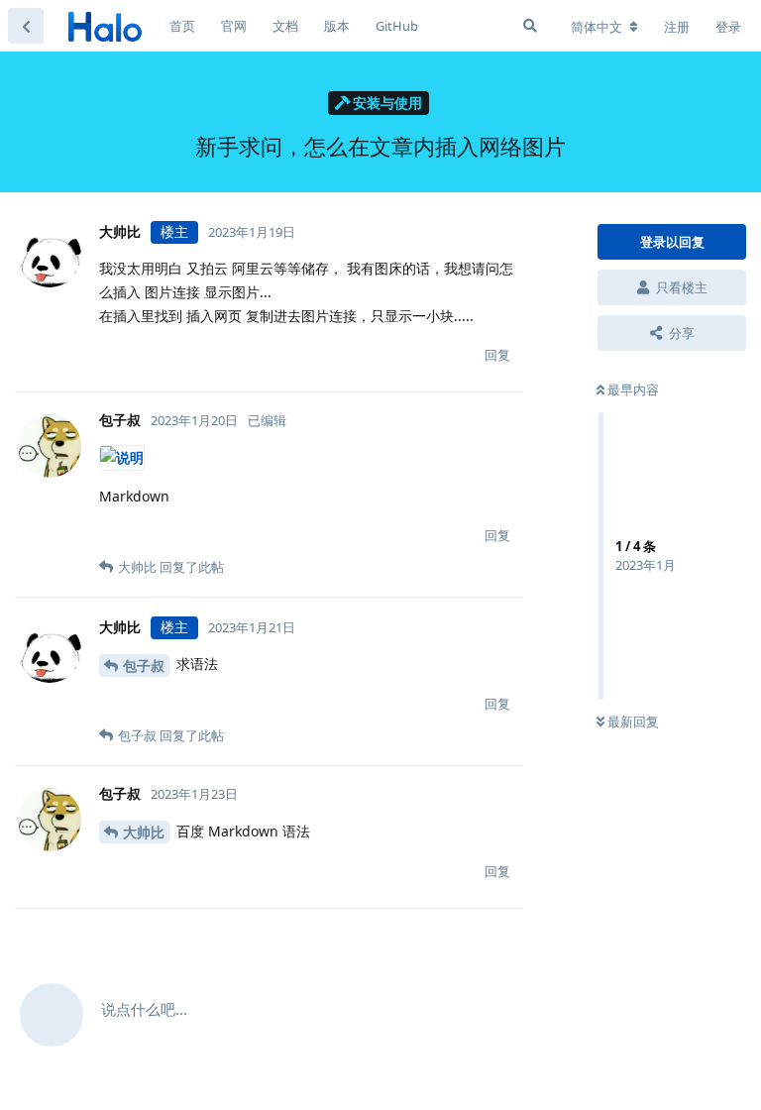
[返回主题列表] (26, 26)
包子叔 (143, 665)
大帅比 (143, 832)
